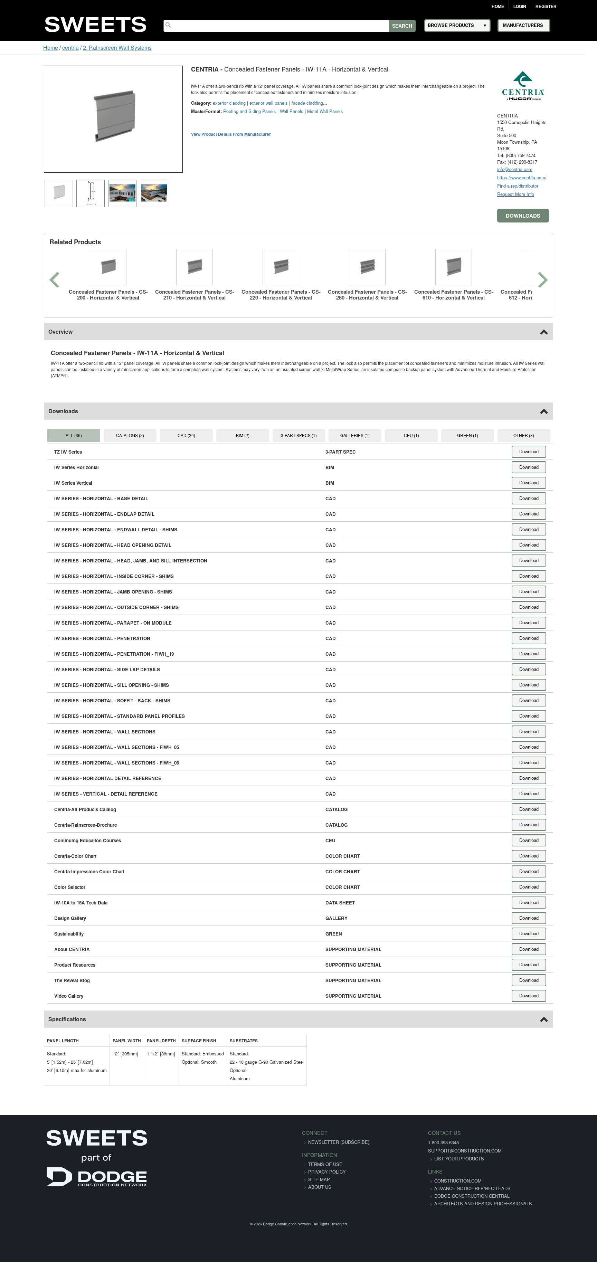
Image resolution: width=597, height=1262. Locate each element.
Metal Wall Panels (287, 111)
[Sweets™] (95, 23)
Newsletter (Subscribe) (338, 1135)
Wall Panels (253, 111)
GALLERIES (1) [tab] (363, 429)
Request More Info (553, 194)
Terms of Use (325, 1158)
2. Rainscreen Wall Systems (80, 47)
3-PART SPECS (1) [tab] (298, 429)
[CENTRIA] (561, 85)
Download (567, 445)
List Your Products (421, 1152)
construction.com (420, 1174)
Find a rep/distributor (555, 185)
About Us (319, 1180)
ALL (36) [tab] (40, 429)
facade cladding (269, 102)
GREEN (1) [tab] (492, 429)
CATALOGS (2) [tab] (105, 429)
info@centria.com (552, 169)
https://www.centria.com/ (560, 177)
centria (33, 47)
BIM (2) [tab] (234, 429)
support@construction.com (427, 1144)
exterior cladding (191, 102)
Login (519, 6)
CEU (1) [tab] (427, 429)
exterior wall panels (230, 102)
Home (498, 6)
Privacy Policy (327, 1165)
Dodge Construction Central (434, 1197)
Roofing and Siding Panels (211, 111)
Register (546, 6)
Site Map (319, 1173)
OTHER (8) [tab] (557, 429)
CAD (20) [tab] (169, 429)
